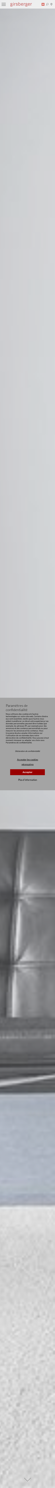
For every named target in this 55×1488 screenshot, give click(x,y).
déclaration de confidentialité (18, 738)
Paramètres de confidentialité (19, 742)
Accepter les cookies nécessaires (27, 762)
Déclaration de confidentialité (27, 751)
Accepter (27, 772)
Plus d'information (27, 779)
